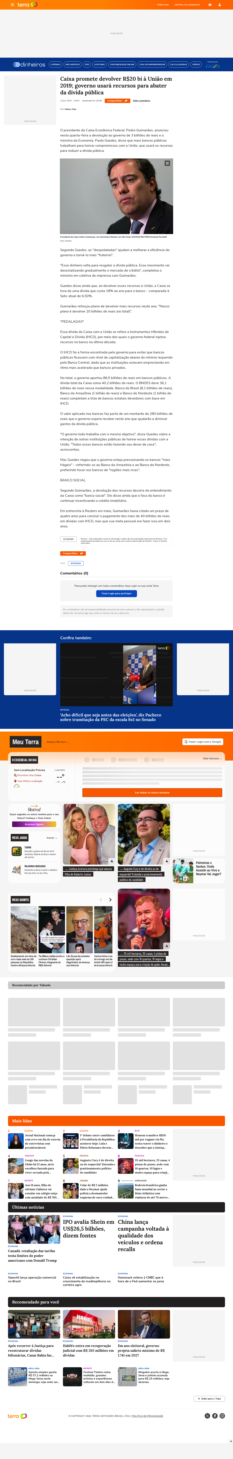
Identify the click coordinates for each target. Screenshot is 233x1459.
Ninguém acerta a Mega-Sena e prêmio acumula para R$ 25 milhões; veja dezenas (154, 1377)
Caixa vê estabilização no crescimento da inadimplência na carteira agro (87, 1281)
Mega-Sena (34, 1368)
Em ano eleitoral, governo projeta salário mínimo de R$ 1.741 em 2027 (141, 1350)
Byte (137, 1131)
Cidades (84, 1180)
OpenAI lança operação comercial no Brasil (32, 1279)
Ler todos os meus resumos (152, 792)
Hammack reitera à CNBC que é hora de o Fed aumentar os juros (141, 1279)
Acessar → (52, 837)
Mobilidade (141, 1180)
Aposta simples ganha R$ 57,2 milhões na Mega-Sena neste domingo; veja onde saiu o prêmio (43, 1377)
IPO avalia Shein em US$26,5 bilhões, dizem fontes (88, 1229)
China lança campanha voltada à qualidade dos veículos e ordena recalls (143, 1236)
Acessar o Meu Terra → (58, 741)
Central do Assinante (187, 4)
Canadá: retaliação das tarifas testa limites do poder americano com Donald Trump (32, 1256)
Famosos (29, 1156)
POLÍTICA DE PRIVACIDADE (147, 1416)
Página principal (28, 5)
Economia (76, 563)
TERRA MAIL (163, 4)
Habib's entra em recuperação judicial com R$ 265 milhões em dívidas (88, 1350)
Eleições (28, 1131)
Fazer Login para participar (117, 593)
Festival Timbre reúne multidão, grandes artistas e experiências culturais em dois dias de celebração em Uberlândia (99, 1377)
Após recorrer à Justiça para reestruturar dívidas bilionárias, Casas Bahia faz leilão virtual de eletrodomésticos (31, 1351)
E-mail (210, 4)
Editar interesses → (212, 758)
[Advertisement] (199, 1282)
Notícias (64, 710)
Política (84, 1156)
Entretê (29, 1180)
